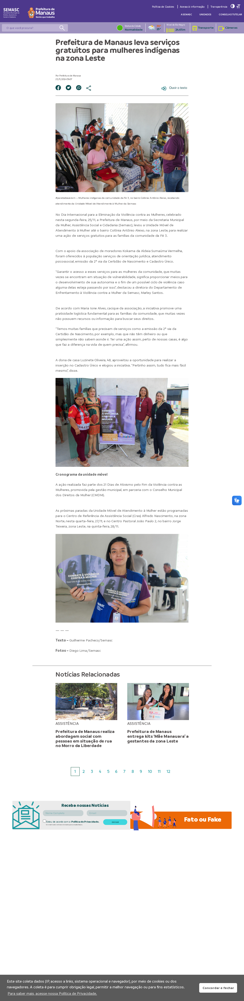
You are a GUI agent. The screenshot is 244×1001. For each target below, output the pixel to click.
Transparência (219, 6)
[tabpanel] (86, 715)
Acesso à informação (192, 6)
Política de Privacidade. (85, 821)
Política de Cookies (163, 6)
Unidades (205, 14)
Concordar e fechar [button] (218, 988)
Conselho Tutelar (230, 14)
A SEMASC (186, 14)
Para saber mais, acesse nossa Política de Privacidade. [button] (52, 993)
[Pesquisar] (62, 27)
